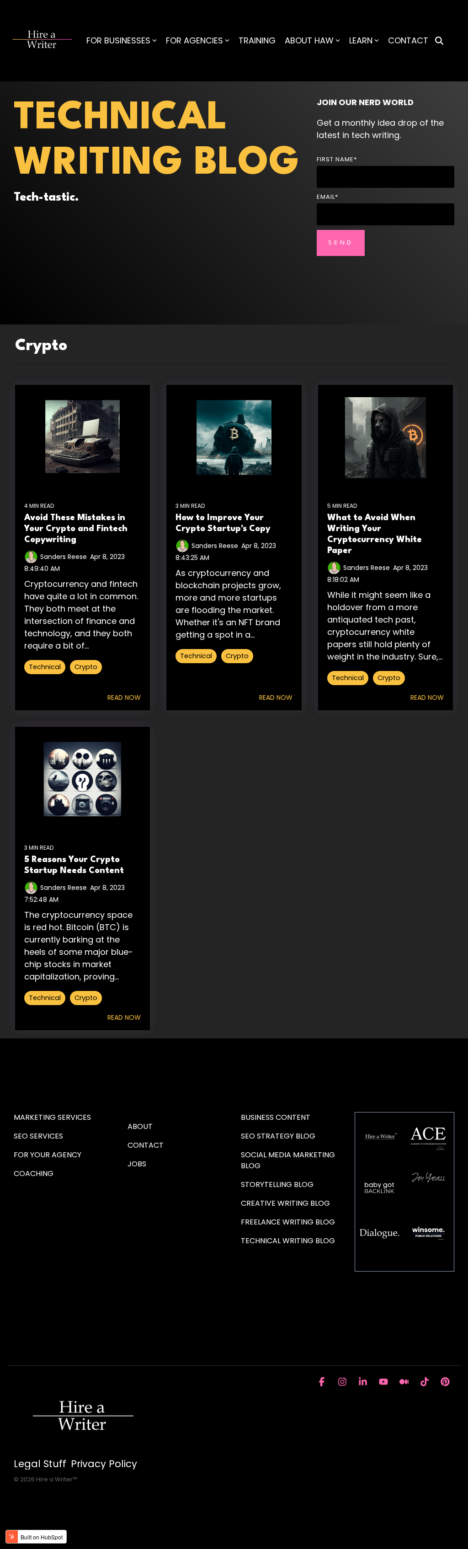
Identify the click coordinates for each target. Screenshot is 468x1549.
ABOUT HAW (309, 40)
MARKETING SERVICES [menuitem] (52, 1117)
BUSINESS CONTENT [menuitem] (275, 1117)
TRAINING (257, 40)
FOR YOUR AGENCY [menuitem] (48, 1155)
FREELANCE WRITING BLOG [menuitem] (288, 1222)
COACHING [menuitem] (33, 1173)
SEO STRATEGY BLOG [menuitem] (278, 1136)
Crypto (85, 666)
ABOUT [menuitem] (140, 1126)
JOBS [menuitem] (137, 1164)
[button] (323, 1382)
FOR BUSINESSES (118, 40)
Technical (45, 666)
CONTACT (408, 40)
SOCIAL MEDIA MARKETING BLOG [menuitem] (289, 1160)
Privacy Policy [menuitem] (104, 1464)
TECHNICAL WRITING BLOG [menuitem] (288, 1240)
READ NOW (124, 697)
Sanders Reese (63, 556)
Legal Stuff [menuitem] (40, 1464)
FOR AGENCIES (194, 40)
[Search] (439, 41)
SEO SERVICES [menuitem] (38, 1136)
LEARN (360, 40)
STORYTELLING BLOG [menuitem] (277, 1184)
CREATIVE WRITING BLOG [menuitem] (285, 1203)
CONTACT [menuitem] (146, 1145)
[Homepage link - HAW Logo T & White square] (82, 1448)
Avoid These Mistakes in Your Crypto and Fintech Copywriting (76, 529)
